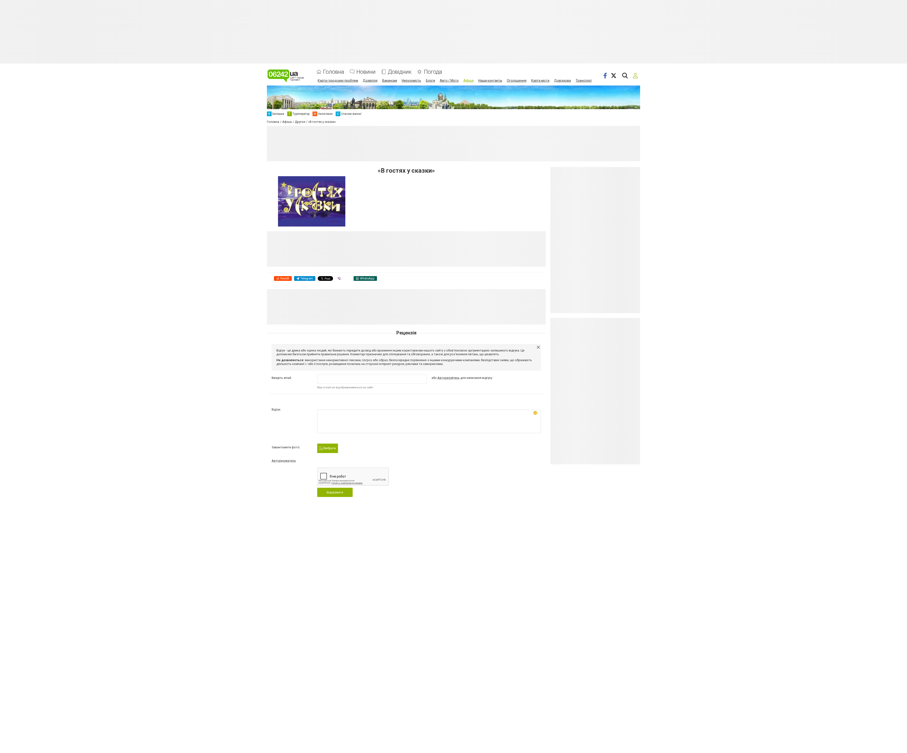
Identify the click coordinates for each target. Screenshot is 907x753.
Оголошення (516, 80)
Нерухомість (411, 80)
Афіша (468, 80)
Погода (433, 72)
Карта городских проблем (338, 80)
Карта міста (540, 80)
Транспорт (584, 80)
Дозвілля (370, 80)
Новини (366, 72)
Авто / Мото (449, 80)
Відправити (335, 492)
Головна (333, 72)
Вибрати (329, 448)
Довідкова (562, 80)
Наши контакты (490, 80)
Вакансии (389, 80)
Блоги (430, 80)
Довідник (399, 72)
